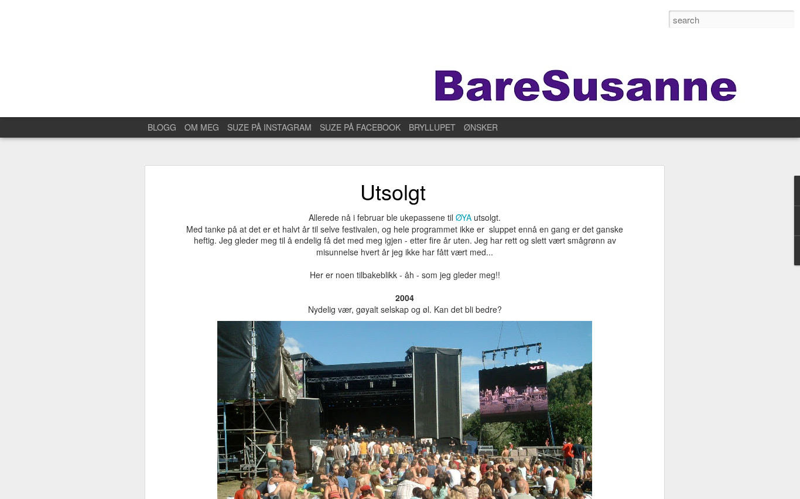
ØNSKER (481, 127)
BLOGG (162, 127)
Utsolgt (393, 191)
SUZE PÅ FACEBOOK (360, 127)
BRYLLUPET (432, 127)
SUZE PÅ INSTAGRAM (269, 127)
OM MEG (201, 127)
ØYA (463, 217)
